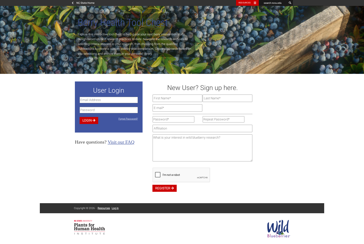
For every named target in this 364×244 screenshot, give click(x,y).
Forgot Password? (128, 118)
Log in (115, 208)
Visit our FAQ (121, 142)
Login (87, 120)
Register (163, 188)
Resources (244, 3)
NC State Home (85, 2)
